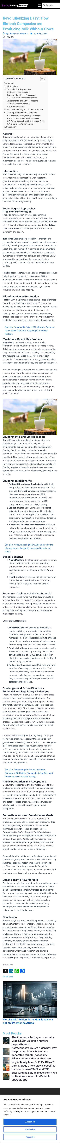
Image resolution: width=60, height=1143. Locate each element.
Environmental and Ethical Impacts (22, 101)
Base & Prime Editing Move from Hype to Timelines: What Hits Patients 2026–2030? (34, 1076)
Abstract (10, 83)
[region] (30, 1119)
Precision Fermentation (19, 92)
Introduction (12, 86)
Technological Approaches (19, 89)
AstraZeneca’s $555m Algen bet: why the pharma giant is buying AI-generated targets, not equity (34, 1051)
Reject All (30, 1137)
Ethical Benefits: (17, 106)
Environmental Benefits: (20, 104)
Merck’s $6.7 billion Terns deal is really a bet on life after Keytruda (28, 1021)
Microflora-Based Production (23, 95)
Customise (30, 1129)
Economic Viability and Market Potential (25, 109)
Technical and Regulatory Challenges (25, 115)
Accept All (30, 1122)
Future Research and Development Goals (28, 121)
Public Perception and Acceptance (25, 118)
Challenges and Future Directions (22, 112)
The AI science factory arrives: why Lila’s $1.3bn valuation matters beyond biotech (33, 1041)
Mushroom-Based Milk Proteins (24, 98)
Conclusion (11, 127)
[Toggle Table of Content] (41, 79)
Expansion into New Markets (22, 124)
